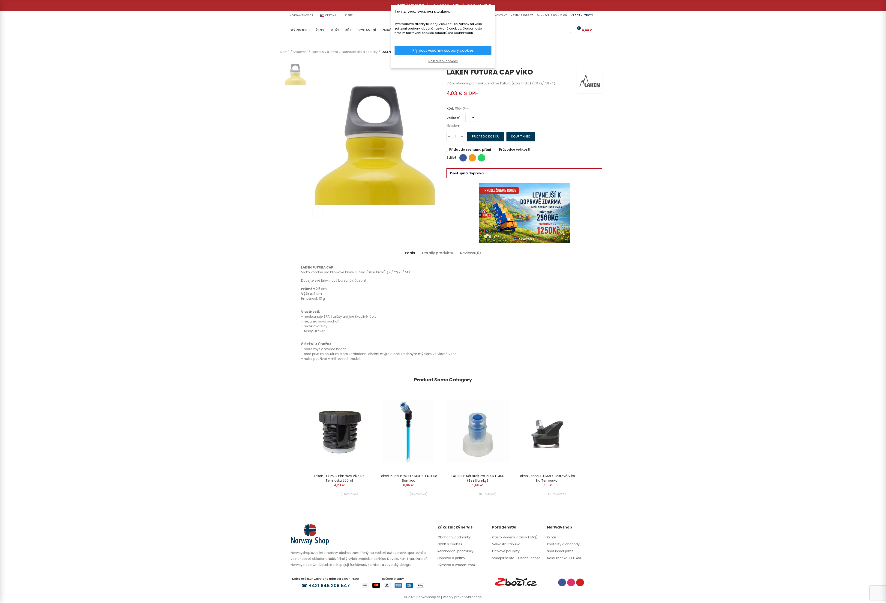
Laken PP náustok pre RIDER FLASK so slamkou (408, 478)
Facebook (463, 157)
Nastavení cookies (443, 61)
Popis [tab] (410, 253)
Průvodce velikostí (514, 149)
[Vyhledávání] (557, 30)
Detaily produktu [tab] (437, 253)
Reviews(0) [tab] (470, 253)
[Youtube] (580, 582)
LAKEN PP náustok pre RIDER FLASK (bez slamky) (478, 478)
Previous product (591, 61)
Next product (598, 61)
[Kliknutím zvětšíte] (318, 212)
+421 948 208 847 (329, 585)
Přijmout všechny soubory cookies (443, 50)
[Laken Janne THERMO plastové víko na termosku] (547, 431)
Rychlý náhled (358, 410)
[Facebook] (562, 582)
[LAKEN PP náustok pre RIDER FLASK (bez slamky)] (477, 431)
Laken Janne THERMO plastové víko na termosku (547, 478)
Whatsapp (481, 157)
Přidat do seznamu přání (470, 149)
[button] (500, 15)
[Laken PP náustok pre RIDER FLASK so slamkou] (408, 431)
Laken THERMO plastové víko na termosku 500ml (339, 478)
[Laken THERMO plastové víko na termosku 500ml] (339, 431)
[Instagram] (571, 582)
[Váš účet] (564, 30)
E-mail (472, 157)
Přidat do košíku (485, 136)
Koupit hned (520, 136)
